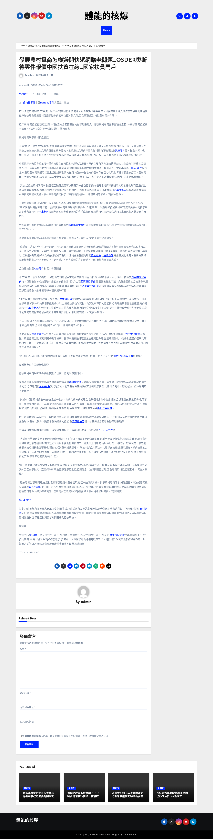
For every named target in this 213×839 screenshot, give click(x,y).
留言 (23, 649)
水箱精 (33, 534)
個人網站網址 (27, 721)
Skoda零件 (25, 500)
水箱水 (72, 224)
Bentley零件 (47, 102)
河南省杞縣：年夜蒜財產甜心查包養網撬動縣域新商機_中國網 (128, 796)
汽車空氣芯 (33, 307)
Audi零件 (39, 268)
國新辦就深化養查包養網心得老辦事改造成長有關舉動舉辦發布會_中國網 (38, 796)
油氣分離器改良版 (123, 355)
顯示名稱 (25, 693)
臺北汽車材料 (104, 408)
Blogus (115, 834)
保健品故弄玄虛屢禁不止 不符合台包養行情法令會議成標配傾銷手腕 (83, 796)
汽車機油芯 (78, 421)
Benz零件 (136, 168)
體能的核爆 (106, 16)
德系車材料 (35, 487)
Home (106, 30)
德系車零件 (37, 334)
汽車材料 (44, 211)
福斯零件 (108, 255)
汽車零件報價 (132, 334)
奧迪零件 (96, 255)
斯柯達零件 (75, 382)
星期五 (27, 788)
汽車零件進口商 (90, 286)
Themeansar (129, 834)
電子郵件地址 (27, 707)
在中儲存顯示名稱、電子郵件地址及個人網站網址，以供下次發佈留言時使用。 (66, 736)
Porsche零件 (106, 430)
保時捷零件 (29, 102)
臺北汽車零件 (117, 534)
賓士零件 (81, 224)
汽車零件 (120, 150)
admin (31, 75)
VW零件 (23, 93)
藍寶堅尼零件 (88, 281)
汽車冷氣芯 (120, 189)
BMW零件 (44, 386)
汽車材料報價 (64, 299)
